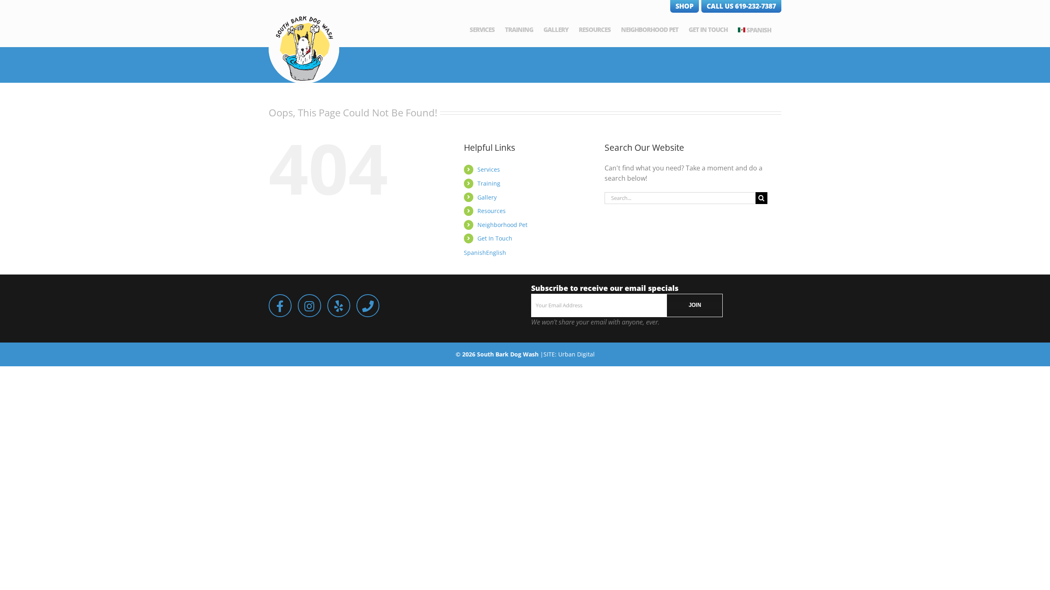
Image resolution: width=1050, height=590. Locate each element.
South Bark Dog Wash (508, 354)
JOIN (695, 305)
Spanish (758, 30)
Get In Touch (494, 238)
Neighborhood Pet (502, 225)
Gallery (487, 197)
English (496, 252)
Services (488, 169)
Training (488, 183)
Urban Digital (576, 354)
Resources (491, 211)
